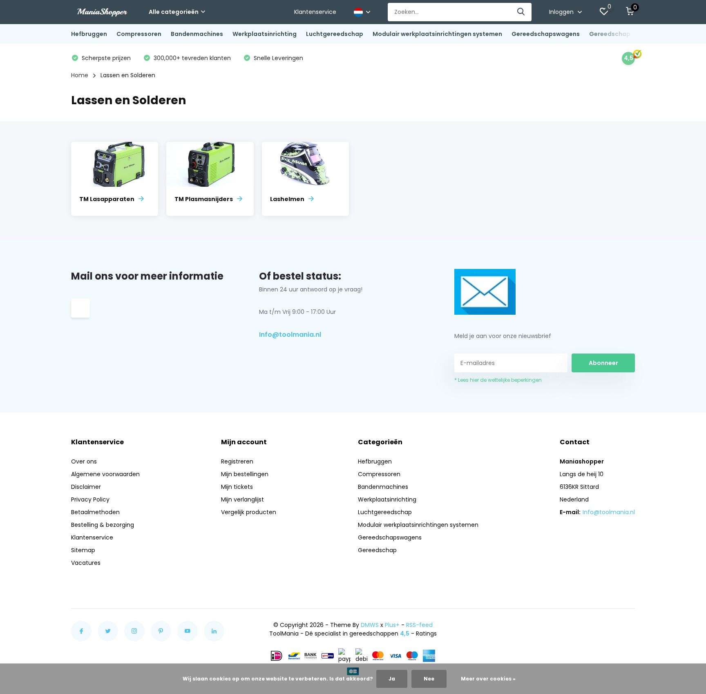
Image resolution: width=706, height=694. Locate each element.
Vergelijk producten (248, 512)
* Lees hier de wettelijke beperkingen (498, 379)
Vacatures (86, 563)
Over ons (84, 461)
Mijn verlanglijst (242, 499)
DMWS (370, 625)
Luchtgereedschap (334, 34)
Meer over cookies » (488, 678)
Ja (392, 678)
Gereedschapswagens (546, 34)
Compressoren (138, 34)
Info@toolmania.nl (290, 334)
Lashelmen (287, 199)
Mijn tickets (237, 487)
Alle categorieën (174, 12)
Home (79, 75)
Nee (429, 678)
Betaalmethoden (95, 512)
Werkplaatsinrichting (264, 34)
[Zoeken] (521, 12)
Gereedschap (609, 34)
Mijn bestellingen (244, 474)
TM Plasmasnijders (203, 199)
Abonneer (603, 363)
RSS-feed (419, 625)
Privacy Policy (90, 499)
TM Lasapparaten (106, 199)
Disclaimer (86, 487)
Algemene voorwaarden (105, 474)
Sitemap (83, 550)
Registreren (237, 461)
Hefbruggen (89, 34)
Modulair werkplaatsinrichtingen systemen (437, 34)
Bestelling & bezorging (102, 525)
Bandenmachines (197, 34)
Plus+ (392, 625)
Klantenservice (315, 12)
